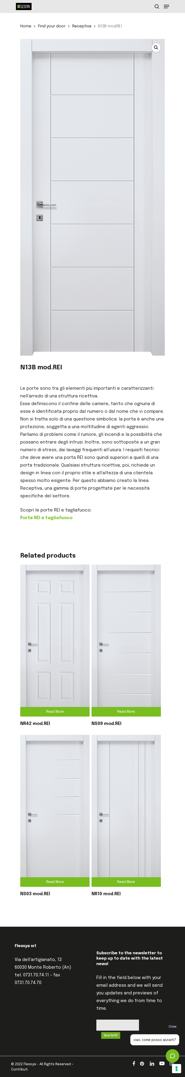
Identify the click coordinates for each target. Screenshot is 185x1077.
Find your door (52, 26)
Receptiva (81, 26)
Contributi (19, 1069)
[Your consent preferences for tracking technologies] (176, 1068)
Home (25, 26)
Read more (55, 711)
